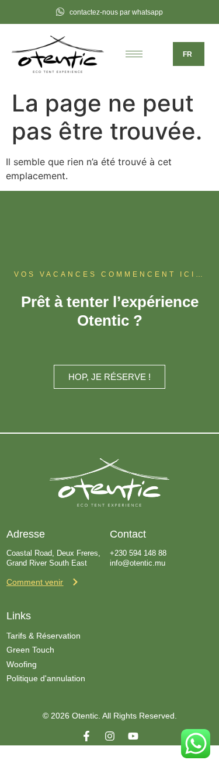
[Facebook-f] (86, 736)
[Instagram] (110, 736)
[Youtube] (133, 736)
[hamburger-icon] (134, 54)
